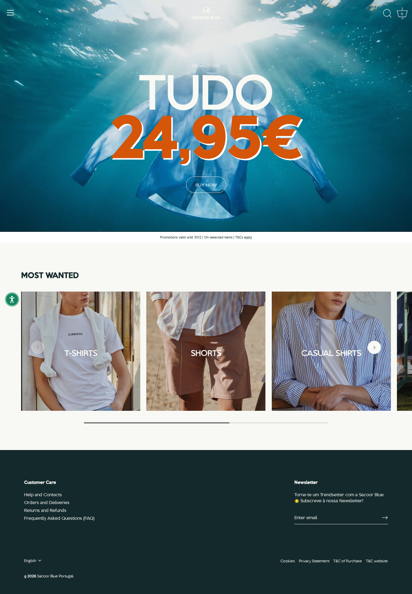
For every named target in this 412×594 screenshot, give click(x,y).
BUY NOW (206, 185)
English (30, 560)
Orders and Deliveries (46, 502)
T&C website (377, 560)
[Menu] (10, 12)
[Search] (387, 13)
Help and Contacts (43, 494)
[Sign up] (385, 517)
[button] (37, 347)
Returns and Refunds (45, 510)
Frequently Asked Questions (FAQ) (59, 518)
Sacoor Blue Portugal (55, 575)
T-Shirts (80, 352)
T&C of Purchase (347, 560)
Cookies (287, 560)
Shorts (206, 352)
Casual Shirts (331, 352)
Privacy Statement (314, 560)
